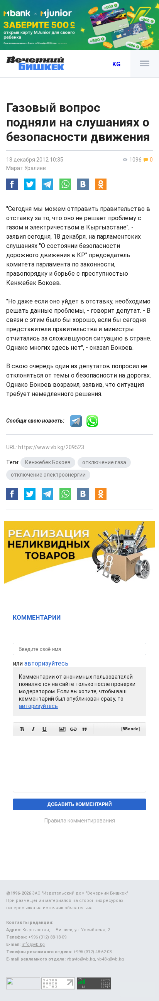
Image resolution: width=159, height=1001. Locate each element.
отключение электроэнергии (48, 475)
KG (116, 64)
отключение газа (104, 462)
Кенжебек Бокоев (48, 462)
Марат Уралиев (26, 168)
